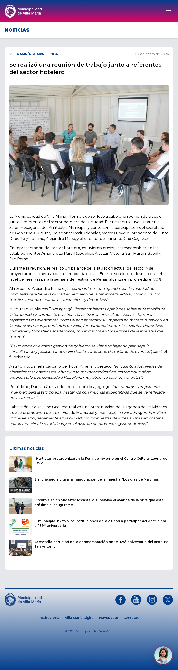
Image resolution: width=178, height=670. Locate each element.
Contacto (131, 618)
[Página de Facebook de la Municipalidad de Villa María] (120, 599)
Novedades (109, 618)
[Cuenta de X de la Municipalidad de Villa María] (167, 599)
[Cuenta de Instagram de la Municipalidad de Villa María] (152, 599)
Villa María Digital (80, 618)
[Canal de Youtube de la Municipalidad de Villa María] (136, 599)
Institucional (49, 618)
